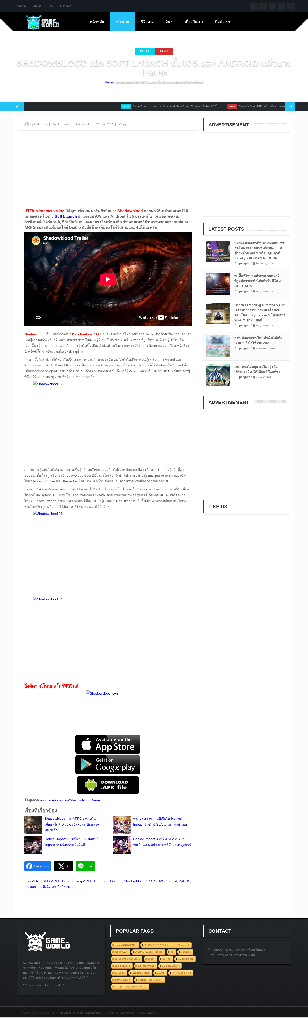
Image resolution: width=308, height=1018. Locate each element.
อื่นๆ (169, 22)
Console (65, 6)
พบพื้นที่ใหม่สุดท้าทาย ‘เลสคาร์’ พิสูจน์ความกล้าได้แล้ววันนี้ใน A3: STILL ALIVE (259, 281)
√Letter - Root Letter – (150, 979)
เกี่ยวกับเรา (194, 22)
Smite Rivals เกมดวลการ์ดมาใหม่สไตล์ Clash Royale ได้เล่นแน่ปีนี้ (158, 106)
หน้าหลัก (97, 22)
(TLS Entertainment (125, 945)
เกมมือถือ (44, 887)
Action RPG (41, 881)
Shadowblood (134, 881)
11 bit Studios (122, 965)
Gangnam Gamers (108, 881)
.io (172, 951)
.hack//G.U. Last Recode (149, 951)
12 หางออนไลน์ (170, 965)
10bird (151, 958)
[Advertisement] (108, 169)
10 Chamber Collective (127, 958)
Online (37, 6)
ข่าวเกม (122, 22)
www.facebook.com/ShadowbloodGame (69, 800)
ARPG (56, 881)
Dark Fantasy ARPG (77, 881)
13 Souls (120, 972)
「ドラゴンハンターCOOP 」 (131, 986)
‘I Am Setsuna (122, 979)
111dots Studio (141, 972)
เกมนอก (30, 887)
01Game (186, 951)
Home (109, 82)
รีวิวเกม (147, 22)
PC (51, 6)
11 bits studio (185, 958)
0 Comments (82, 124)
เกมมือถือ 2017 (63, 887)
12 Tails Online (146, 965)
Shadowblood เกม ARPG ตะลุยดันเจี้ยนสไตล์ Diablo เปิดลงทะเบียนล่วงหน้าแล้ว (72, 824)
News (164, 51)
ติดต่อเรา (222, 22)
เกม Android (168, 881)
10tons (166, 958)
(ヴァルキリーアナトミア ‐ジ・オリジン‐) (166, 945)
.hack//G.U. (121, 951)
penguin (244, 263)
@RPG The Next (181, 972)
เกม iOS (184, 881)
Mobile (21, 6)
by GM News (38, 124)
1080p (160, 972)
